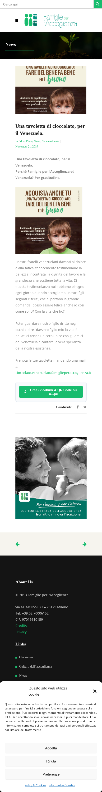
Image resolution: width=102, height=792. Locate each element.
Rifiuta (51, 761)
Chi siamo (26, 657)
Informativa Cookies (62, 785)
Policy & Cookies (35, 785)
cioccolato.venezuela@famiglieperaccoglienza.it (53, 372)
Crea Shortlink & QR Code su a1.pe (53, 392)
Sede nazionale (50, 141)
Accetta (51, 748)
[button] (95, 691)
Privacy (21, 632)
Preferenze (51, 774)
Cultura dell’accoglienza (35, 666)
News (37, 141)
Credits (21, 625)
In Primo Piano (23, 141)
